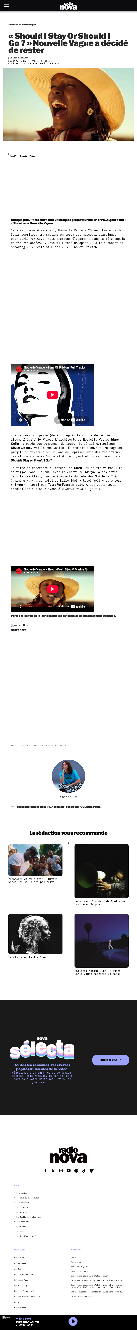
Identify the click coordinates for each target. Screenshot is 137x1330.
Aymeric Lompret (22, 1285)
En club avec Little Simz (27, 957)
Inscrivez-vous (108, 1059)
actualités (21, 1212)
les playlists (23, 1207)
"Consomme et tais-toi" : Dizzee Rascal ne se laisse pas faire (33, 880)
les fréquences (24, 1222)
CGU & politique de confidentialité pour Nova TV (96, 1292)
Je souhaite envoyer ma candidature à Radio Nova (96, 1280)
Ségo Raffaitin (57, 745)
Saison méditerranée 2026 (27, 1296)
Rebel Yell (91, 480)
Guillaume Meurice (23, 1274)
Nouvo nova (38, 745)
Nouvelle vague (19, 745)
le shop (20, 1231)
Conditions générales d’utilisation (89, 1276)
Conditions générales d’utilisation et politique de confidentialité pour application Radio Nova (96, 1286)
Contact (75, 1257)
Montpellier (20, 1308)
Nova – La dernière (81, 1271)
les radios (21, 1193)
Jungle (17, 1269)
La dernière (20, 1263)
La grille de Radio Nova (28, 1217)
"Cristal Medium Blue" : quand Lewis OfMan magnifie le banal (98, 972)
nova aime (21, 1227)
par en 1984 (62, 485)
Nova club (19, 1302)
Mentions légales (79, 1267)
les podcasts (22, 1203)
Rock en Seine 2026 (24, 1291)
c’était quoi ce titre (27, 1198)
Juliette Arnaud (22, 1280)
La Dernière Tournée (81, 1296)
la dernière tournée (26, 1236)
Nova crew (76, 1262)
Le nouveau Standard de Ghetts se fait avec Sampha (100, 903)
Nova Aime (19, 1258)
